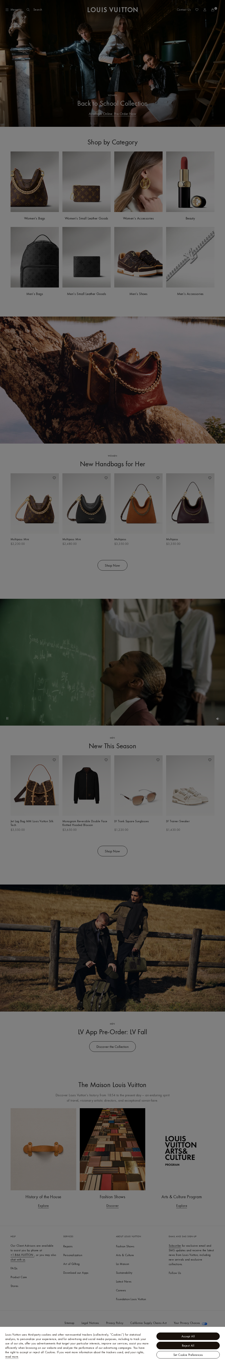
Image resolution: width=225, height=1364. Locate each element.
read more (11, 1356)
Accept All (188, 1336)
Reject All (188, 1345)
